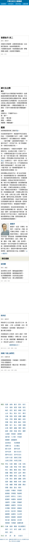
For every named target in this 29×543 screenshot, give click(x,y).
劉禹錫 (7, 493)
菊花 (15, 410)
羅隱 (11, 476)
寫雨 (11, 407)
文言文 (20, 536)
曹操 (15, 470)
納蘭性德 (7, 357)
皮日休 (7, 511)
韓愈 (24, 467)
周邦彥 (13, 508)
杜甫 (11, 464)
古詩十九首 (8, 457)
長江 (19, 413)
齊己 (6, 470)
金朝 (19, 529)
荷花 (11, 410)
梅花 (6, 410)
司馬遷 (13, 523)
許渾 (6, 476)
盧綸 (19, 479)
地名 (6, 419)
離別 (19, 419)
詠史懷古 (8, 443)
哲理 (24, 422)
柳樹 (19, 410)
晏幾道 (19, 508)
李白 (2, 160)
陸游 (6, 467)
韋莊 (24, 476)
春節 (24, 431)
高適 (24, 482)
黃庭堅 (13, 517)
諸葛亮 (13, 505)
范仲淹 (19, 505)
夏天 (19, 404)
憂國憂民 (14, 440)
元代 (24, 529)
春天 (15, 404)
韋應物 (13, 499)
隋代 (24, 526)
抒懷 (12, 370)
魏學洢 (7, 319)
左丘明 (19, 514)
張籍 (6, 473)
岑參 (19, 467)
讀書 (15, 428)
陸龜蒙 (19, 502)
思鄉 (6, 422)
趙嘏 (19, 484)
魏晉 (15, 526)
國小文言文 (17, 452)
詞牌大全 (8, 446)
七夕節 (13, 437)
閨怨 (6, 425)
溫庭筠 (7, 502)
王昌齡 (13, 502)
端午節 (7, 437)
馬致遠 (19, 511)
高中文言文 (17, 455)
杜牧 (24, 464)
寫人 (15, 425)
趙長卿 (19, 517)
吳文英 (13, 511)
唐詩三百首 (17, 457)
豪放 (6, 431)
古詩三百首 (8, 460)
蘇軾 (15, 464)
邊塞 (24, 416)
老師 (19, 425)
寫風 (19, 407)
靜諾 (6, 267)
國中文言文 (4, 348)
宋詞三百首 (17, 460)
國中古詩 (17, 449)
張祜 (15, 476)
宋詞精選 (17, 443)
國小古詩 (8, 449)
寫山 (11, 413)
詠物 (2, 54)
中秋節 (19, 437)
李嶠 (15, 484)
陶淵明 (19, 493)
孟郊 (19, 473)
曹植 (11, 473)
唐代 (6, 529)
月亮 (5, 54)
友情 (6, 428)
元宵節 (7, 434)
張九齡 (7, 520)
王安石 (19, 496)
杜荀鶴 (7, 508)
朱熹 (19, 482)
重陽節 (7, 440)
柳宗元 (13, 496)
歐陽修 (7, 499)
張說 (11, 487)
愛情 (15, 422)
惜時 (19, 428)
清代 (2, 41)
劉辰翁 (7, 517)
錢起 (11, 482)
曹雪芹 (7, 41)
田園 (19, 416)
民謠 (15, 431)
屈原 (6, 482)
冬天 (6, 407)
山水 (6, 413)
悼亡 (11, 425)
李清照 (19, 490)
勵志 (19, 422)
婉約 (24, 428)
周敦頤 (7, 523)
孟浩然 (7, 496)
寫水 (15, 413)
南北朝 (20, 526)
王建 (19, 476)
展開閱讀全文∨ (14, 345)
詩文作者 (18, 4)
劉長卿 (19, 499)
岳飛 (24, 479)
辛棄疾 (13, 490)
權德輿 (7, 514)
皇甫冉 (13, 514)
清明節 (19, 434)
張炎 (15, 487)
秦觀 (11, 484)
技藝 (15, 348)
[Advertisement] (14, 20)
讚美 (12, 348)
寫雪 (5, 370)
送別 (24, 419)
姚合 (11, 479)
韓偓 (15, 482)
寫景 (6, 404)
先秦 (6, 526)
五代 (11, 529)
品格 (9, 370)
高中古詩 (8, 452)
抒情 (11, 419)
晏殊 (15, 479)
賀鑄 (6, 487)
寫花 (9, 281)
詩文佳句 (10, 4)
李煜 (15, 467)
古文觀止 (17, 446)
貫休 (24, 473)
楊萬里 (7, 505)
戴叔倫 (13, 520)
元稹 (11, 467)
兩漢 (11, 526)
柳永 (19, 470)
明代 (2, 267)
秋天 (2, 281)
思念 (11, 422)
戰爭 (11, 428)
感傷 (15, 370)
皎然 (15, 473)
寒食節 (13, 434)
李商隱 (13, 493)
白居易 (7, 490)
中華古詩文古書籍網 (14, 1)
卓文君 (19, 520)
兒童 (6, 416)
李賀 (24, 470)
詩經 (11, 431)
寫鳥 (11, 416)
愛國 (15, 419)
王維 (19, 464)
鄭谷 (24, 484)
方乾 (6, 484)
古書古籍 (25, 4)
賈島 (11, 470)
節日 (19, 431)
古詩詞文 (3, 4)
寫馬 (15, 416)
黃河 (24, 413)
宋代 (15, 529)
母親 (24, 425)
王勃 (6, 479)
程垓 (19, 487)
